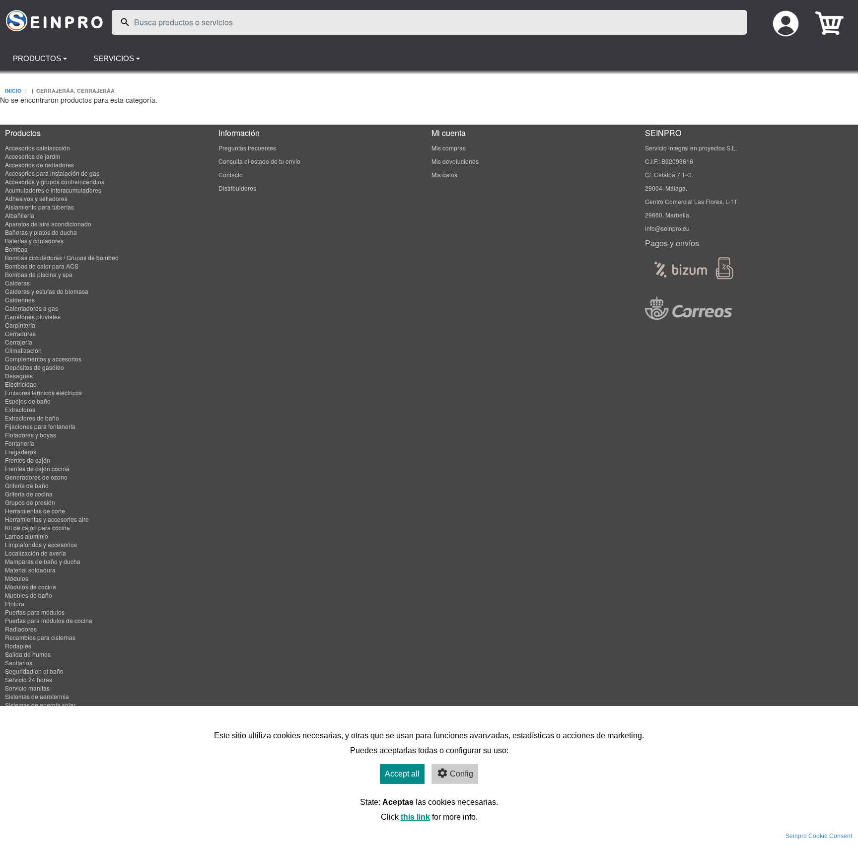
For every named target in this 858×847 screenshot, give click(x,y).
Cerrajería (18, 342)
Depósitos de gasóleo (34, 367)
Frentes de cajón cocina (37, 468)
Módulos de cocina (30, 586)
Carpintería (20, 325)
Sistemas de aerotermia (37, 696)
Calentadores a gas (31, 308)
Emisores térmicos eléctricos (43, 392)
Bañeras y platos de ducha (41, 232)
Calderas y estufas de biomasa (46, 291)
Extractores (20, 409)
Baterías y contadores (34, 240)
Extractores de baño (32, 418)
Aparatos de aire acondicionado (48, 223)
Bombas (16, 249)
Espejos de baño (28, 401)
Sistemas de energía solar (40, 705)
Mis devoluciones (455, 161)
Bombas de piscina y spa (38, 274)
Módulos (16, 578)
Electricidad (21, 384)
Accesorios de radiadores (39, 164)
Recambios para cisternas (40, 637)
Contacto (230, 174)
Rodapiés (18, 645)
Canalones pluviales (33, 316)
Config (461, 774)
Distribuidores (237, 188)
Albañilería (19, 215)
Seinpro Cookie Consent (819, 836)
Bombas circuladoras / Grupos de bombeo (62, 257)
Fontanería (19, 443)
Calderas (17, 283)
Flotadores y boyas (30, 434)
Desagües (19, 375)
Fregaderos (20, 451)
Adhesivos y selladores (36, 198)
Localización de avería (35, 553)
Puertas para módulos (35, 612)
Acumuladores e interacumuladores (53, 190)
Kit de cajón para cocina (37, 527)
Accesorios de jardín (32, 156)
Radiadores (21, 629)
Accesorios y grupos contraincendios (54, 181)
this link (415, 817)
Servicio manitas (27, 688)
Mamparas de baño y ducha (42, 561)
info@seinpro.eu (667, 228)
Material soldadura (30, 569)
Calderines (20, 299)
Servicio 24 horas (28, 679)
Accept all (402, 774)
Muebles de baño (28, 595)
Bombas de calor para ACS (41, 266)
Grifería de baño (27, 485)
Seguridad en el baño (34, 671)
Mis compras (448, 147)
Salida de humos (28, 654)
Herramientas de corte (35, 510)
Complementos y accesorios (43, 358)
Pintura (14, 603)
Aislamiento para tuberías (39, 207)
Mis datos (444, 174)
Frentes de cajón (27, 460)
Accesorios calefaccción (37, 147)
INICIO (13, 90)
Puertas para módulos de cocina (48, 620)
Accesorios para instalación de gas (52, 173)
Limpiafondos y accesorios (41, 544)
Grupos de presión (30, 502)
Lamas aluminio (26, 536)
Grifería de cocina (29, 494)
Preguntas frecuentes (247, 147)
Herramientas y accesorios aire (47, 519)
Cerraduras (20, 333)
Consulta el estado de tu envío (259, 161)
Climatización (23, 350)
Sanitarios (18, 662)
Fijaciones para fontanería (40, 426)
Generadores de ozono (36, 477)
